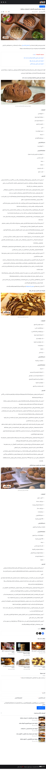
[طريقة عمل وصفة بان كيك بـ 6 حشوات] (7, 661)
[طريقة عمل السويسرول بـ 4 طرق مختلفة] (7, 646)
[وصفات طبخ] (42, 2)
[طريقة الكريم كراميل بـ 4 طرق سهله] (38, 646)
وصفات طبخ (41, 11)
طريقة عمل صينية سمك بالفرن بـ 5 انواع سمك (27, 733)
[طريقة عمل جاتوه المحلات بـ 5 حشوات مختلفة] (23, 661)
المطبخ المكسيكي (26, 45)
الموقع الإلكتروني (18, 697)
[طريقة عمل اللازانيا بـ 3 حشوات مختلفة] (42, 719)
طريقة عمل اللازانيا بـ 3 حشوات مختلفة (29, 718)
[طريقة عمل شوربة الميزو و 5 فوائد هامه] (42, 724)
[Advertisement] (23, 754)
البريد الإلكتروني (41, 697)
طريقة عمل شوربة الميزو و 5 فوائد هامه (28, 723)
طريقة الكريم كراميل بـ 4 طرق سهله (38, 650)
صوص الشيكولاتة (30, 286)
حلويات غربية (42, 6)
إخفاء (34, 54)
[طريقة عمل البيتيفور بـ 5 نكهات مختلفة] (38, 661)
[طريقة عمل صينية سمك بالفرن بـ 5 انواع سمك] (42, 735)
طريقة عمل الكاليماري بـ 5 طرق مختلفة (29, 739)
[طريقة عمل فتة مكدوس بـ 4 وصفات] (42, 729)
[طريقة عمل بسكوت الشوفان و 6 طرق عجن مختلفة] (23, 646)
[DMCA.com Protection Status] (42, 766)
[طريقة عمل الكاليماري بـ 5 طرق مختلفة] (42, 740)
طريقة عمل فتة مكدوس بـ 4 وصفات (29, 728)
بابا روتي (39, 628)
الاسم (43, 692)
